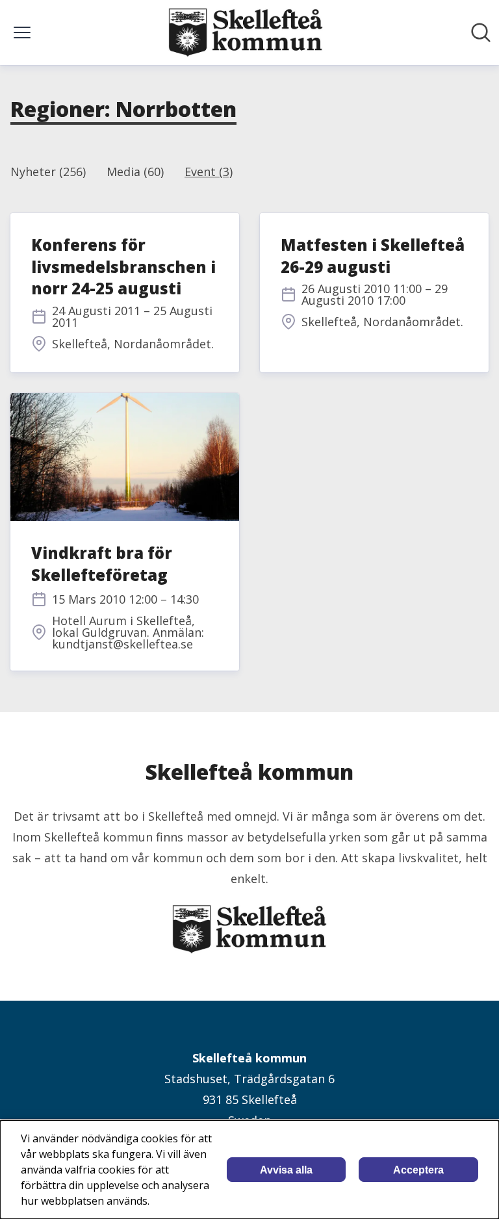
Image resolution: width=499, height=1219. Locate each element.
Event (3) (209, 171)
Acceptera (418, 1169)
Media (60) (135, 171)
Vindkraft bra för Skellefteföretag (101, 563)
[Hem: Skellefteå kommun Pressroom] (245, 32)
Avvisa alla (286, 1169)
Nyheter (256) (48, 171)
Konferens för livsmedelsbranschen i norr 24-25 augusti (123, 266)
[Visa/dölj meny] (22, 32)
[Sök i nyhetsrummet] (480, 32)
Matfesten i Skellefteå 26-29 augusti (373, 255)
